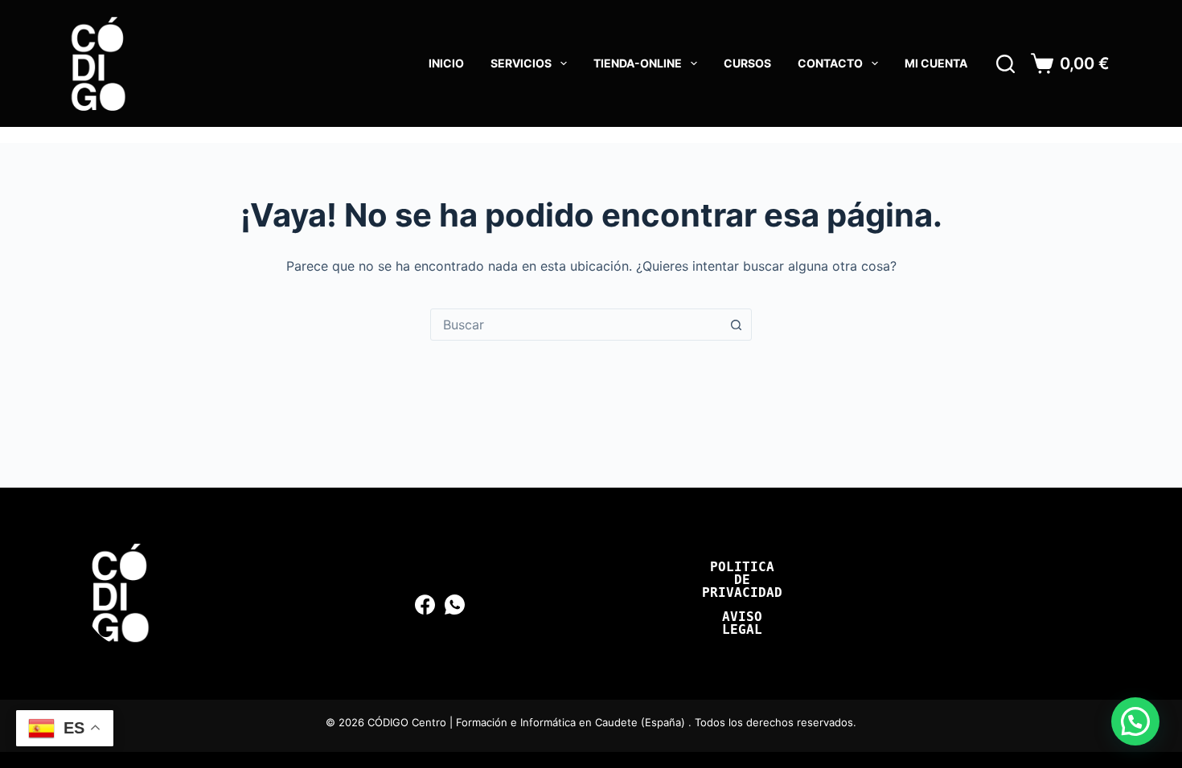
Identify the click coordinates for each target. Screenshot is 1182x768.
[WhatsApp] (455, 604)
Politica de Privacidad (742, 580)
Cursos (747, 63)
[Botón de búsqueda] (735, 324)
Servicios (521, 63)
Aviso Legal (742, 623)
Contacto (830, 63)
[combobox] (575, 324)
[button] (1135, 721)
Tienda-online (637, 63)
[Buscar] (1005, 64)
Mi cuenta (936, 63)
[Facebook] (425, 604)
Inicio (446, 63)
